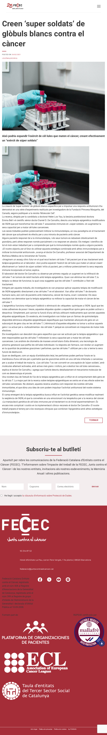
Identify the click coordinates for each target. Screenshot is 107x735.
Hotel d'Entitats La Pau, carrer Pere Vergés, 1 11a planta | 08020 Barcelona (55, 560)
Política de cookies (60, 729)
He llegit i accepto (38, 495)
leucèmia (6, 58)
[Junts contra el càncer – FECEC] (15, 6)
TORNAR (93, 420)
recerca (13, 58)
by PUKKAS (72, 729)
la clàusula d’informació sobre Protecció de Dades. (47, 495)
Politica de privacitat (45, 729)
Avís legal (34, 729)
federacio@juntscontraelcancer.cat (37, 569)
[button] (99, 6)
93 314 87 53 (26, 551)
